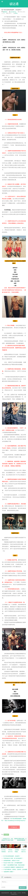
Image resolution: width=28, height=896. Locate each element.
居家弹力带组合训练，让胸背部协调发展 (20, 839)
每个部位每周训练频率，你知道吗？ (11, 10)
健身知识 (5, 11)
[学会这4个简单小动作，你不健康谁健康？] (24, 846)
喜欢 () (15, 827)
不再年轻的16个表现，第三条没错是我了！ (13, 858)
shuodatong (13, 11)
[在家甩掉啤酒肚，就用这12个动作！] (17, 846)
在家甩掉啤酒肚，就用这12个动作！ (11, 860)
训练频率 (6, 834)
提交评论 (23, 887)
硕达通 (3, 892)
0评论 (16, 13)
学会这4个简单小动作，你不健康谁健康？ (13, 862)
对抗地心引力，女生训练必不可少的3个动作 (7, 839)
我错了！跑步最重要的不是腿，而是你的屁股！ (14, 865)
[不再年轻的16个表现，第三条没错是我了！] (10, 846)
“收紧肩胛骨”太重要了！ (9, 871)
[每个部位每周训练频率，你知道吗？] (4, 846)
